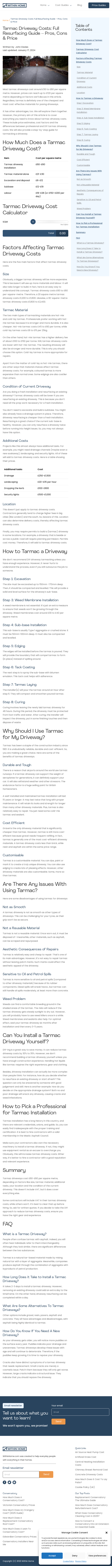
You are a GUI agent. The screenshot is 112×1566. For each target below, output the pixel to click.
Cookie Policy (68, 1561)
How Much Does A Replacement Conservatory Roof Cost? (18, 1521)
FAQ (78, 238)
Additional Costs (84, 87)
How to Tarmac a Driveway (89, 98)
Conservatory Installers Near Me (18, 1543)
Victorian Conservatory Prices (19, 1505)
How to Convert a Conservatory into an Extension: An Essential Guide (92, 1524)
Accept (52, 1555)
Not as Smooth (84, 179)
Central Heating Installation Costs (90, 1463)
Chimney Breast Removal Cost (91, 1469)
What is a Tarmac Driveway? (90, 243)
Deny (74, 1555)
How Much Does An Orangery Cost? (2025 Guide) (18, 1512)
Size (78, 66)
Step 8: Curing (83, 140)
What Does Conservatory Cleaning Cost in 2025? (88, 1515)
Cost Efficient (83, 159)
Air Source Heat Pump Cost (89, 1452)
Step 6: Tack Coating (87, 129)
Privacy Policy (80, 1561)
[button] (106, 1532)
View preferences (97, 1555)
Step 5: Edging (83, 123)
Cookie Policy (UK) (85, 1487)
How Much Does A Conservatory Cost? (13, 1499)
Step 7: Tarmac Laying (87, 134)
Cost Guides (62, 5)
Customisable (83, 165)
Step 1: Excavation (85, 103)
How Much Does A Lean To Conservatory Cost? (17, 1530)
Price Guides (99, 5)
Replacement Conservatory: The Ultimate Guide (90, 1499)
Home (43, 5)
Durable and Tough (86, 154)
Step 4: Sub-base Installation (90, 117)
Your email (57, 1405)
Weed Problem (84, 208)
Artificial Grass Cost (85, 1457)
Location (81, 92)
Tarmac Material (85, 72)
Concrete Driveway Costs (89, 1474)
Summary (81, 232)
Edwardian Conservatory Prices (19, 1536)
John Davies (21, 47)
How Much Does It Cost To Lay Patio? (91, 1481)
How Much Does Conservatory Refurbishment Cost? (91, 1507)
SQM (5, 221)
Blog (79, 5)
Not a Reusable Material (88, 184)
